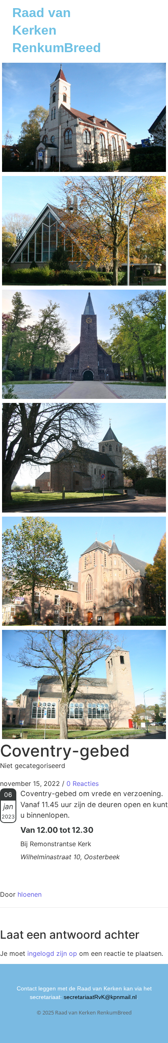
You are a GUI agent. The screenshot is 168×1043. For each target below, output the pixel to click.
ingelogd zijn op (52, 953)
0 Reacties (82, 783)
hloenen (30, 894)
